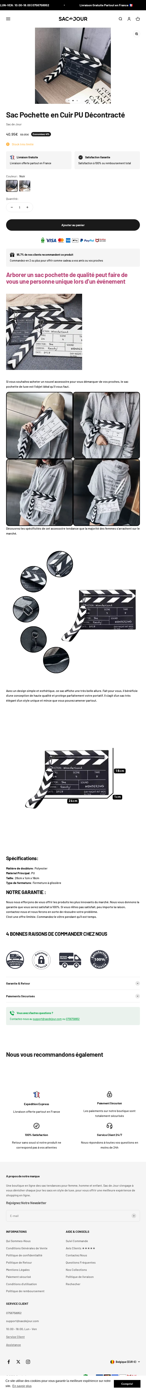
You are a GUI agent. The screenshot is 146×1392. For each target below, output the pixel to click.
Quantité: (12, 198)
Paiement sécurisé (18, 1276)
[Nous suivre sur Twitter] (18, 1361)
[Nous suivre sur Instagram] (28, 1361)
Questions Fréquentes (81, 1262)
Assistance (13, 1344)
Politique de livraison (80, 1276)
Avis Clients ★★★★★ (80, 1248)
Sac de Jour (14, 124)
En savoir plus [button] (22, 1386)
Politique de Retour (19, 1262)
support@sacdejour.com (47, 1019)
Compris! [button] (127, 1383)
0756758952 (73, 1019)
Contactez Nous (76, 1255)
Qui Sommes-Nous (18, 1241)
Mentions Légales (18, 1269)
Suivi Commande (77, 1241)
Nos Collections (76, 1269)
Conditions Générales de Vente (27, 1248)
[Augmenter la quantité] (27, 207)
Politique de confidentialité (24, 1255)
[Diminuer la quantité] (11, 207)
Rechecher (73, 1284)
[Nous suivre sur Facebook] (8, 1361)
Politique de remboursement (25, 1291)
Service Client (15, 1336)
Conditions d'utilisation (21, 1284)
